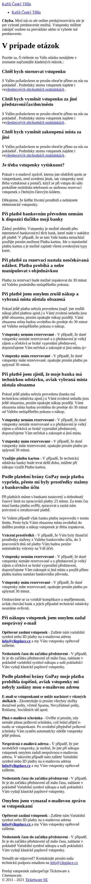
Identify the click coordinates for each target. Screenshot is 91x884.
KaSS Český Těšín (16, 4)
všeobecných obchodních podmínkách (35, 89)
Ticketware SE (36, 880)
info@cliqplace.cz (64, 863)
